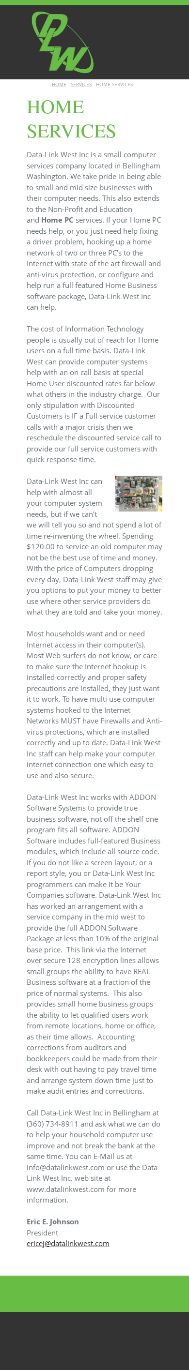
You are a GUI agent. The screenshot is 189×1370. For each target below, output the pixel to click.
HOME (59, 84)
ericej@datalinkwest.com (68, 1243)
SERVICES (81, 84)
